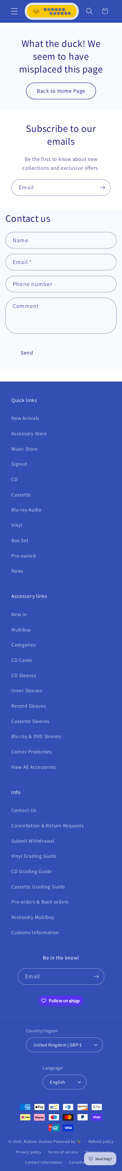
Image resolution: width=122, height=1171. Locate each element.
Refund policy (101, 1141)
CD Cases (21, 660)
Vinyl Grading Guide (33, 856)
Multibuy (21, 629)
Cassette (21, 494)
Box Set (19, 540)
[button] (14, 11)
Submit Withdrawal (32, 841)
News (17, 570)
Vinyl (16, 525)
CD (14, 479)
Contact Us (23, 810)
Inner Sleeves (26, 690)
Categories (23, 644)
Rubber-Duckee (38, 1141)
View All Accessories (33, 767)
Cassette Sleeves (30, 721)
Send (27, 352)
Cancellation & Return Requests (47, 825)
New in (19, 614)
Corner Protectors (31, 751)
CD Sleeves (23, 675)
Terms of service (63, 1152)
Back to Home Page (61, 90)
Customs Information (35, 932)
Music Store (24, 448)
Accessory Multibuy (32, 917)
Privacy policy (28, 1152)
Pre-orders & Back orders (39, 901)
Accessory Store (29, 433)
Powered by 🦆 (67, 1141)
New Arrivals (25, 418)
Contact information (43, 1162)
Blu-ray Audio (26, 509)
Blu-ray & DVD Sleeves (36, 736)
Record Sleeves (28, 705)
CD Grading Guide (31, 871)
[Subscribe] (102, 187)
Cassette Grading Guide (38, 886)
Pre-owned (23, 555)
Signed (19, 464)
